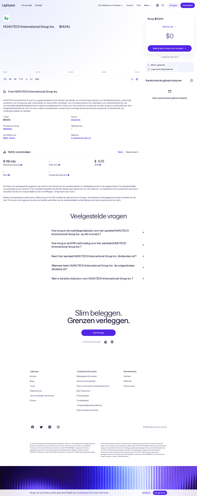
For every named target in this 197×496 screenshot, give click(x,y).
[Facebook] (32, 427)
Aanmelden (188, 5)
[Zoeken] (163, 5)
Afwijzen (146, 493)
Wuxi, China (9, 138)
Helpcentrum (36, 391)
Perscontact (129, 386)
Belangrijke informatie (87, 376)
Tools (32, 386)
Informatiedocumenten (87, 410)
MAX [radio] (37, 79)
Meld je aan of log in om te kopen (168, 48)
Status (33, 400)
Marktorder (168, 27)
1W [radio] (10, 79)
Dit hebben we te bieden (109, 5)
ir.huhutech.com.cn (81, 138)
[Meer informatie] (191, 80)
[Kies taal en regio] (157, 5)
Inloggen (173, 5)
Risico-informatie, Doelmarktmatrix (93, 386)
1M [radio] (15, 79)
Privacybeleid (83, 395)
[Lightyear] (9, 5)
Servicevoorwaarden (86, 381)
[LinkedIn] (49, 427)
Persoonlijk (27, 5)
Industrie (75, 119)
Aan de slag (98, 333)
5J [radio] (31, 79)
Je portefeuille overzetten (42, 395)
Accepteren (160, 493)
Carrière (127, 376)
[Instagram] (58, 427)
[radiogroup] (21, 79)
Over (138, 5)
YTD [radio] (21, 79)
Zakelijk (38, 5)
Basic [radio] (120, 152)
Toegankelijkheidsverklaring (89, 405)
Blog (32, 381)
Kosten (130, 5)
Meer (146, 5)
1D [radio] (5, 79)
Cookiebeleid (83, 400)
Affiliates (128, 381)
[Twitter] (41, 427)
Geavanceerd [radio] (132, 152)
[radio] (132, 79)
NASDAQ (7, 129)
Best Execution (83, 391)
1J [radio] (27, 79)
